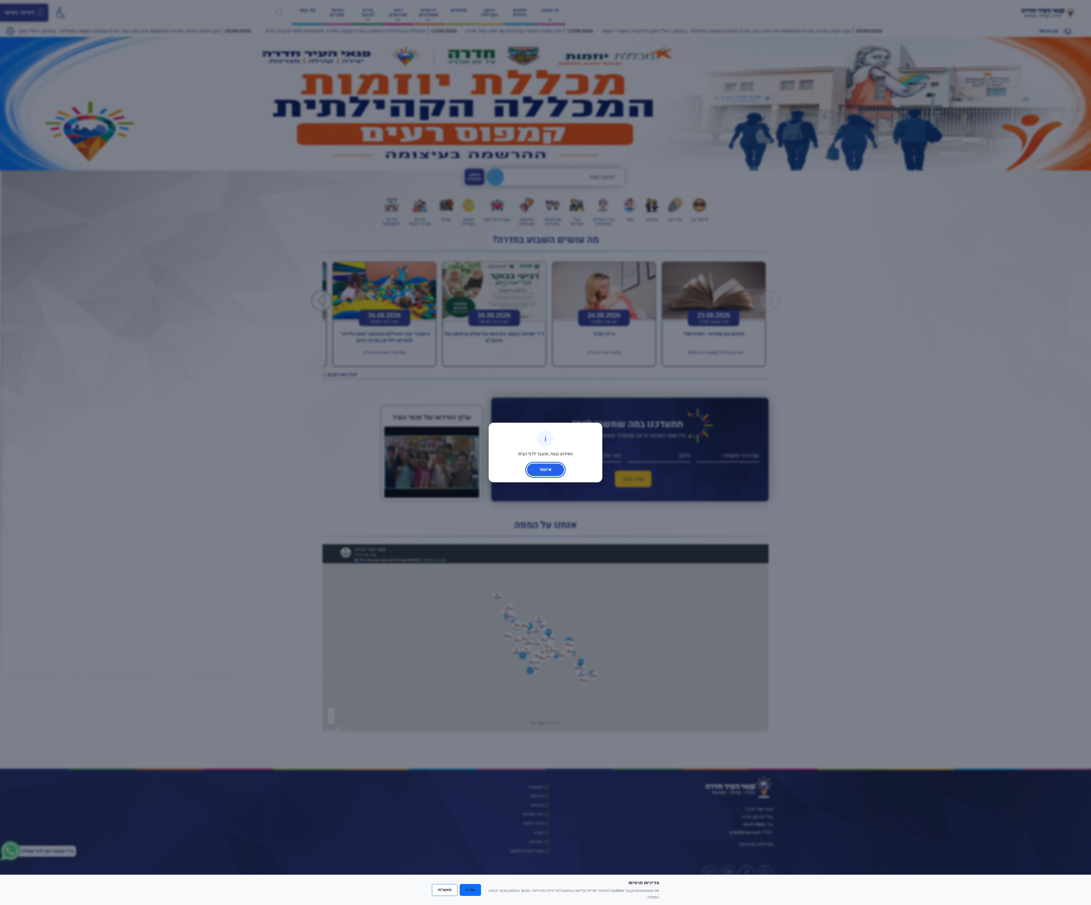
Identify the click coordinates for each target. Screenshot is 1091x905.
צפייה (470, 890)
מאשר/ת (444, 890)
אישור (545, 469)
